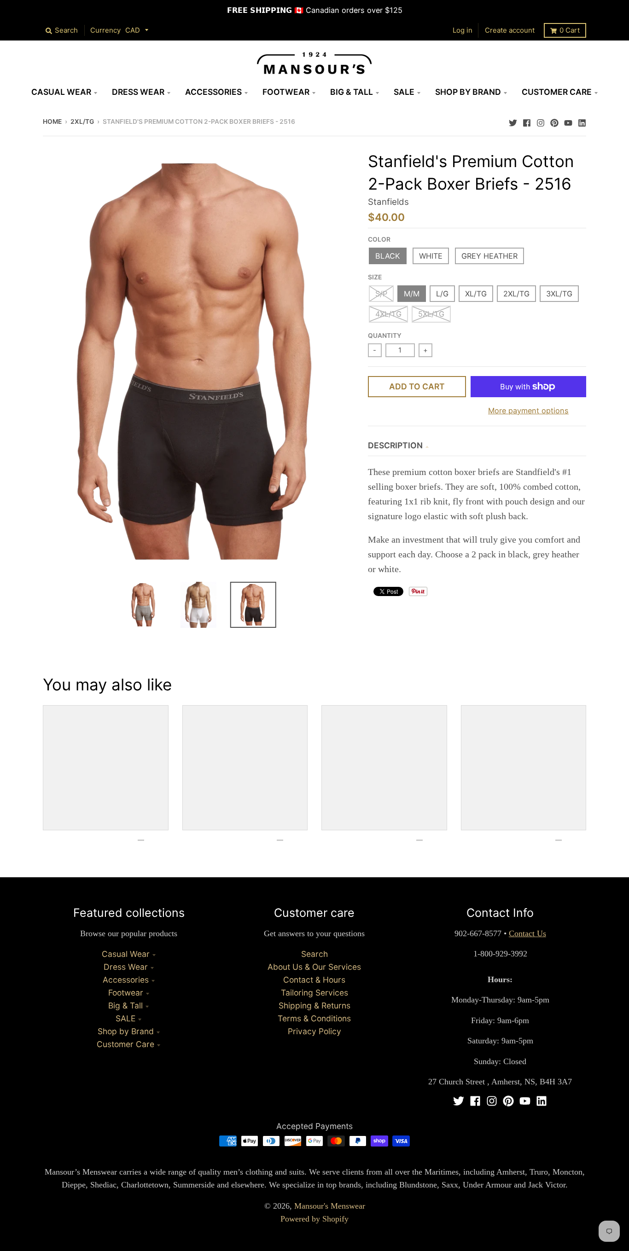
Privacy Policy (314, 1031)
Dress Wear (126, 967)
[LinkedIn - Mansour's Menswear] (582, 120)
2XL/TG (82, 121)
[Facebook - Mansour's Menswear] (527, 120)
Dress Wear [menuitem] (138, 92)
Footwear (125, 992)
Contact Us (527, 933)
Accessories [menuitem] (213, 92)
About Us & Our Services (314, 967)
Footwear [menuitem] (285, 92)
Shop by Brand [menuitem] (468, 92)
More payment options (528, 410)
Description (395, 445)
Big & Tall (125, 1005)
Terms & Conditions (314, 1018)
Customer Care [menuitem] (557, 92)
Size (375, 277)
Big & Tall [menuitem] (351, 92)
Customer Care (125, 1044)
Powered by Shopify (314, 1218)
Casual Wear (126, 954)
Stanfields (388, 202)
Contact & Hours (314, 980)
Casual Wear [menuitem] (61, 92)
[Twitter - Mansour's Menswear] (513, 120)
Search (314, 954)
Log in (462, 30)
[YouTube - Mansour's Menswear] (568, 120)
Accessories (126, 980)
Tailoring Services (314, 992)
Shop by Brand (126, 1031)
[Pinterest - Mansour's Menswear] (554, 120)
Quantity (385, 335)
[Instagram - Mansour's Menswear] (540, 120)
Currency (105, 30)
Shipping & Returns (314, 1005)
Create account (510, 30)
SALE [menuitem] (404, 92)
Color (379, 239)
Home (52, 121)
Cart (569, 30)
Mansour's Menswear (329, 1205)
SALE (125, 1018)
